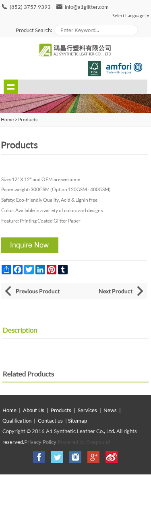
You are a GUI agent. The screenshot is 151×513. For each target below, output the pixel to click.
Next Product (115, 291)
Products (27, 119)
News (110, 410)
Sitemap (77, 420)
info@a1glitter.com (87, 7)
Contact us (50, 420)
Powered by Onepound (84, 442)
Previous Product (38, 291)
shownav (11, 87)
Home (9, 410)
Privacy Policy (40, 442)
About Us (33, 410)
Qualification (16, 420)
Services (87, 410)
